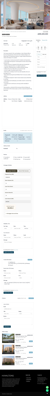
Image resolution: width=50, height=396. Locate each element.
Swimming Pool (27, 159)
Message (5, 240)
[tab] (47, 3)
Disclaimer (28, 381)
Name (5, 235)
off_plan (7, 34)
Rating (20, 311)
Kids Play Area (17, 159)
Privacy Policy (28, 379)
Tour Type (6, 226)
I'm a (20, 275)
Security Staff (27, 157)
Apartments (7, 31)
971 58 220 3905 (12, 263)
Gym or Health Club (18, 157)
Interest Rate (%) (9, 192)
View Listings (30, 259)
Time (25, 226)
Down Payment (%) (9, 180)
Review (5, 316)
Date (15, 226)
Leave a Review (31, 298)
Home (4, 31)
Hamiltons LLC (18, 342)
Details (31, 341)
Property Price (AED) (9, 174)
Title (4, 311)
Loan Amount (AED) (9, 198)
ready (19, 334)
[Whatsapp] (47, 387)
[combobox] (8, 228)
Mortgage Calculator (11, 170)
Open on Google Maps (28, 96)
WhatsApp (28, 263)
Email (25, 235)
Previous (2, 15)
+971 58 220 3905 (20, 263)
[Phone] (47, 390)
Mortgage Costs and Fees (12, 213)
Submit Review (7, 326)
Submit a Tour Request (8, 252)
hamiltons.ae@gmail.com (43, 383)
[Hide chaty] (47, 393)
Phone (15, 235)
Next (48, 15)
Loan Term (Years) (9, 186)
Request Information (8, 292)
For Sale (4, 34)
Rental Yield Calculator (24, 170)
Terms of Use (16, 249)
